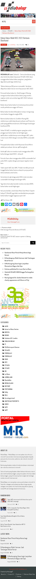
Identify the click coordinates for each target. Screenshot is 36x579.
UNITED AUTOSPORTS (12, 401)
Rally (6, 392)
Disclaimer (19, 574)
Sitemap (19, 576)
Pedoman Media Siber (29, 574)
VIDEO (6, 404)
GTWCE (7, 368)
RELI (6, 395)
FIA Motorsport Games (12, 347)
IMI (5, 371)
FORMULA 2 (8, 353)
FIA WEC (10, 31)
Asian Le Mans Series (12, 329)
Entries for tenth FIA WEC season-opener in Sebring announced (16, 237)
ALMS (6, 326)
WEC (6, 407)
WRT (6, 410)
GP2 (6, 362)
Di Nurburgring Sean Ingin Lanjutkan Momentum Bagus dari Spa (19, 557)
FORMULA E (8, 356)
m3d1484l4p (12, 45)
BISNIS (7, 335)
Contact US (11, 574)
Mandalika (8, 380)
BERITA (7, 332)
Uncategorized (10, 398)
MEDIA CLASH (9, 383)
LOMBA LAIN (8, 377)
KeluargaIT (10, 572)
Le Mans (7, 374)
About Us (3, 574)
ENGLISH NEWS (10, 341)
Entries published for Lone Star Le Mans (18, 269)
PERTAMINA (8, 389)
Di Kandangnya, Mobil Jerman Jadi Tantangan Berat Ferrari (12, 548)
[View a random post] (3, 21)
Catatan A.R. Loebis (11, 338)
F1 (5, 344)
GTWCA (7, 365)
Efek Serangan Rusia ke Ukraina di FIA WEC (13, 230)
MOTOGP (7, 386)
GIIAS (6, 359)
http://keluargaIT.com (13, 222)
